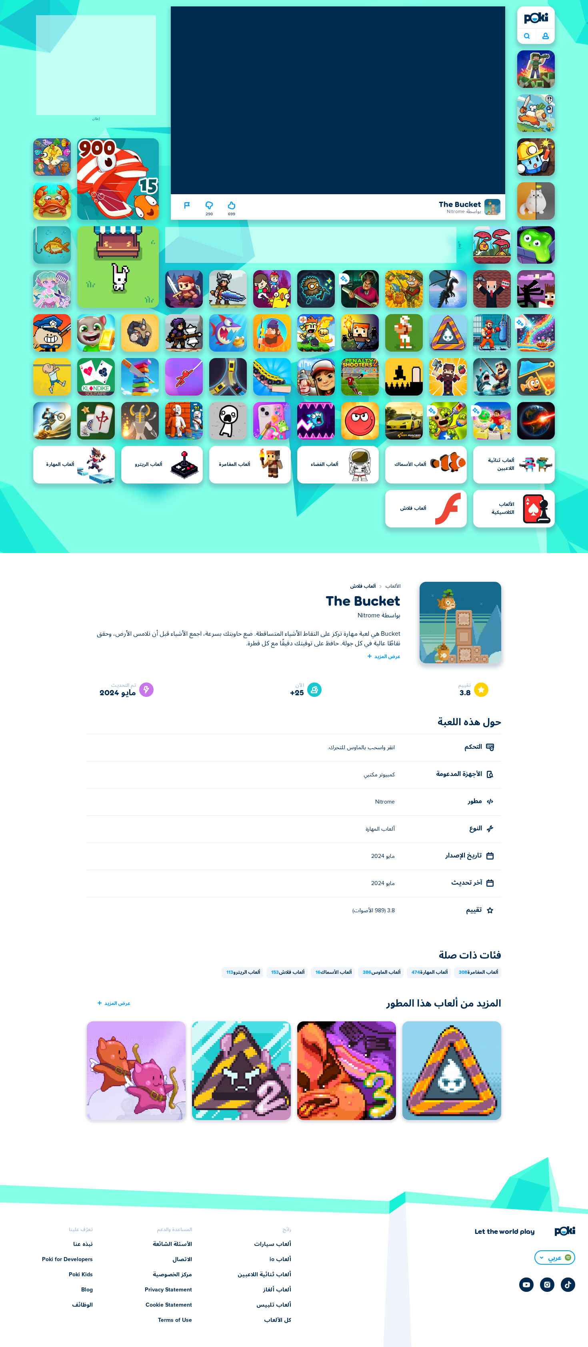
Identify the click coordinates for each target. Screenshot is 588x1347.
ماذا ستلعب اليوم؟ (526, 36)
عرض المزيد (387, 656)
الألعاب (392, 586)
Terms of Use (175, 1320)
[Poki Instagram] (547, 1284)
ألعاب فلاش (363, 586)
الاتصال (182, 1259)
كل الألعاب (277, 1320)
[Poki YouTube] (526, 1284)
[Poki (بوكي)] (536, 18)
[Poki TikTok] (568, 1284)
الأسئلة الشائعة (172, 1244)
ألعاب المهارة (430, 972)
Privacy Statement (168, 1290)
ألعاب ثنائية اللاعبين (264, 1274)
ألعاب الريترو (243, 972)
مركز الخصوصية (172, 1274)
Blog (87, 1290)
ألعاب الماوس (381, 972)
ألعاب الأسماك (334, 972)
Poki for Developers (67, 1259)
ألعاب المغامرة (478, 972)
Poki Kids (81, 1274)
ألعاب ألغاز (277, 1290)
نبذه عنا (83, 1244)
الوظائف (82, 1305)
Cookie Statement (169, 1305)
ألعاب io (280, 1259)
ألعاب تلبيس (273, 1305)
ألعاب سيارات (272, 1244)
